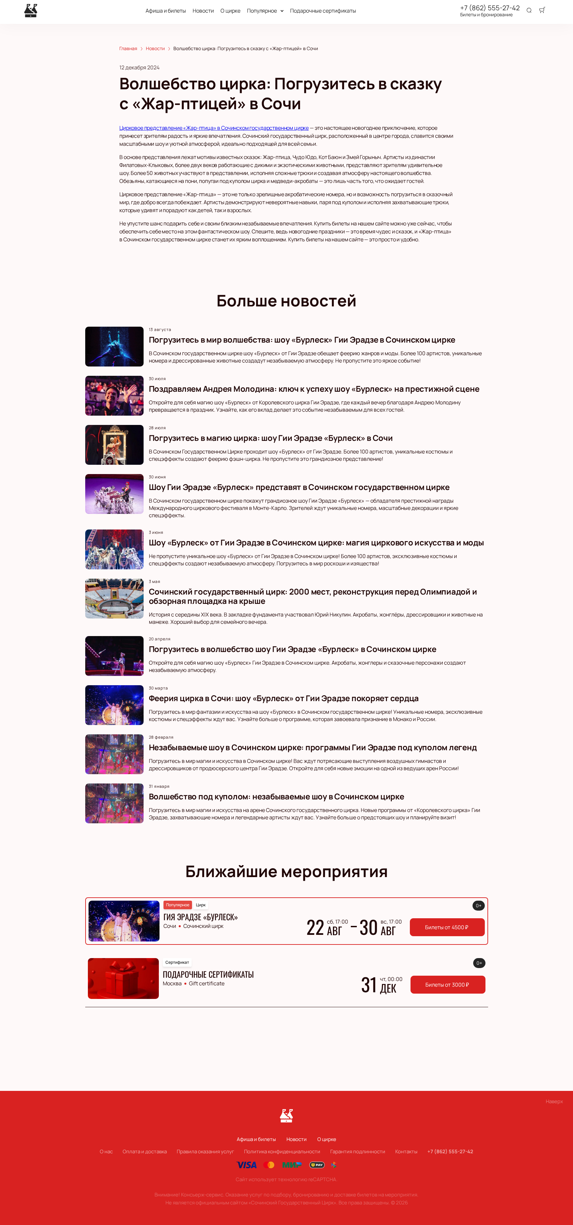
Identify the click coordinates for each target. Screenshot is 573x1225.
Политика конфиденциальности (282, 1151)
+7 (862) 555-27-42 (490, 8)
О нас (106, 1151)
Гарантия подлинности (357, 1151)
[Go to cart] (542, 10)
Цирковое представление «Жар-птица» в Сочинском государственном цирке (214, 127)
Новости (203, 11)
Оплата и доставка (145, 1151)
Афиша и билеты (166, 11)
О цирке (230, 11)
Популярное (262, 11)
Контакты (406, 1151)
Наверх (554, 1101)
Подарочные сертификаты (323, 11)
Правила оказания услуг (205, 1151)
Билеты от (446, 927)
